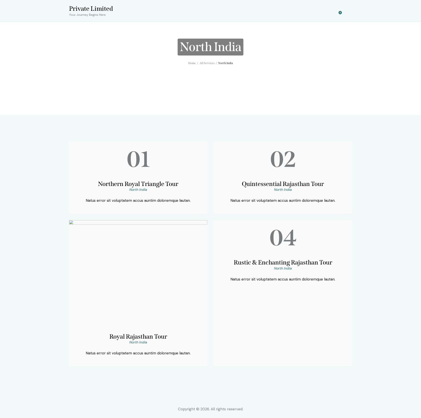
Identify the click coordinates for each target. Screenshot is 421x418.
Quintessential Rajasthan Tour (283, 184)
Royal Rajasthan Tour (138, 336)
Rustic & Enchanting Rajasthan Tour (283, 262)
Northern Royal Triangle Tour (138, 184)
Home (192, 63)
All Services (207, 63)
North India (138, 189)
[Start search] (349, 11)
